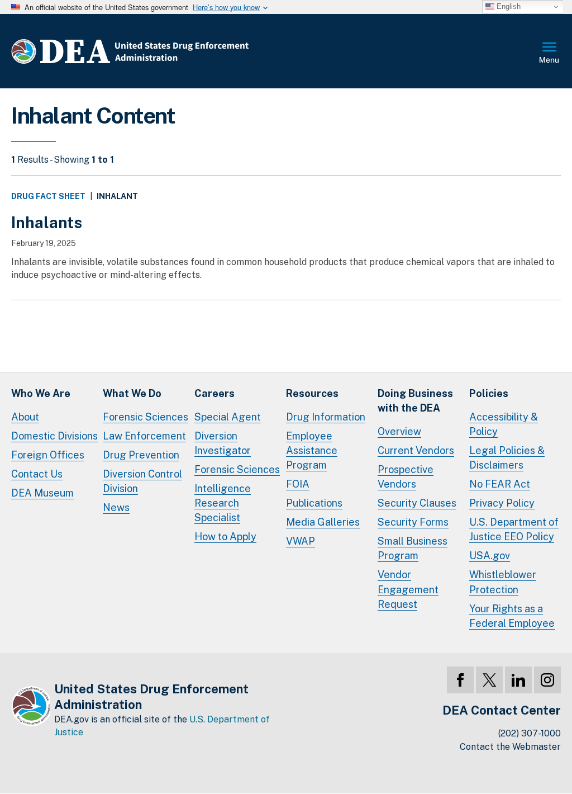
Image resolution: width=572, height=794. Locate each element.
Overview (399, 431)
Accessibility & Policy (503, 424)
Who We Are (40, 393)
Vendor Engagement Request (408, 589)
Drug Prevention (141, 455)
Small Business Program (412, 548)
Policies (488, 393)
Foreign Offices (47, 455)
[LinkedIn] (518, 680)
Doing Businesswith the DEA (415, 400)
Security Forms (413, 522)
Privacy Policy (502, 503)
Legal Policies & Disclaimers (507, 458)
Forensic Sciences (145, 417)
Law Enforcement (144, 436)
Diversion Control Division (142, 481)
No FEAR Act (499, 484)
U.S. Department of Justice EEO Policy (514, 529)
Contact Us (37, 474)
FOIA (297, 484)
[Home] (163, 51)
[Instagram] (547, 680)
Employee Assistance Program (311, 450)
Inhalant (117, 196)
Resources (312, 393)
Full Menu (549, 53)
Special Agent (227, 417)
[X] (489, 680)
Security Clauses (417, 503)
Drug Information (325, 417)
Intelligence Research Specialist (222, 503)
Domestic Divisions (54, 436)
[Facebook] (460, 680)
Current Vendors (416, 450)
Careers (214, 393)
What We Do (132, 393)
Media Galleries (323, 522)
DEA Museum (42, 493)
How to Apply (225, 536)
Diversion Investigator (222, 443)
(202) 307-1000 (529, 733)
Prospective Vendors (405, 477)
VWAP (300, 541)
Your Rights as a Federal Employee (512, 616)
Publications (314, 503)
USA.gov (489, 555)
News (116, 507)
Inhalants (46, 222)
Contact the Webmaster (510, 746)
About (25, 417)
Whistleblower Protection (502, 582)
